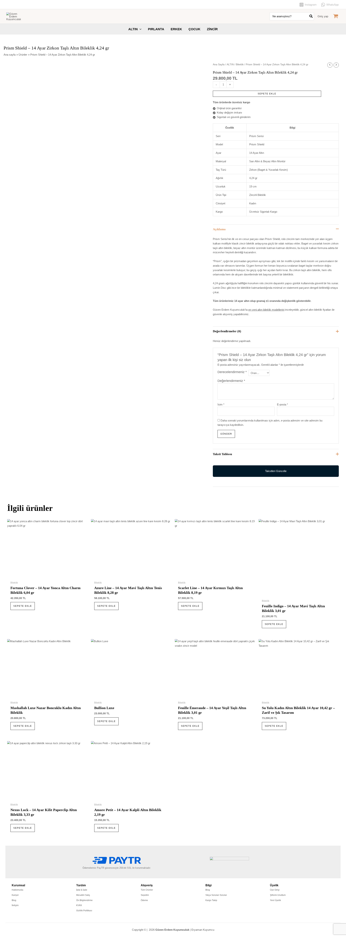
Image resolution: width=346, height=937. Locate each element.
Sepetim (145, 895)
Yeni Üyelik (275, 900)
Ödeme (144, 900)
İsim (221, 404)
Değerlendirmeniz (231, 381)
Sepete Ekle (267, 93)
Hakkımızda (17, 890)
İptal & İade (81, 890)
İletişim (15, 905)
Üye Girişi (275, 890)
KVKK (79, 905)
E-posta (282, 404)
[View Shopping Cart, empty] (336, 16)
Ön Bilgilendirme (84, 900)
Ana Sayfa (219, 64)
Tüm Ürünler (147, 890)
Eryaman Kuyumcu (202, 929)
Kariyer (15, 895)
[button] (139, 29)
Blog (14, 900)
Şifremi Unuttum (278, 895)
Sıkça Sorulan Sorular (216, 895)
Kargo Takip (211, 900)
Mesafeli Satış (83, 895)
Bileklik (240, 64)
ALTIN (230, 64)
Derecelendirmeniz (232, 372)
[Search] (311, 16)
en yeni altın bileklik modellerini (266, 309)
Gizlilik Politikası (84, 910)
